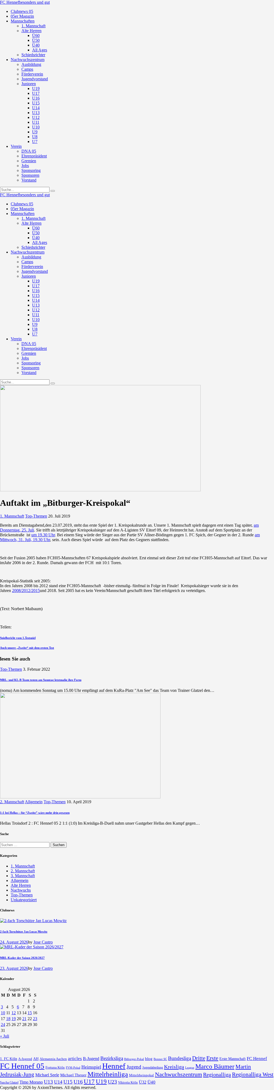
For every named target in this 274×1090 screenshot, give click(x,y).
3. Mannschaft (23, 875)
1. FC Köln (8, 1059)
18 (8, 1018)
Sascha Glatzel (9, 1082)
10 (3, 1012)
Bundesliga (179, 1058)
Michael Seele (47, 1075)
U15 (68, 1082)
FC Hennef (257, 1058)
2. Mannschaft (12, 801)
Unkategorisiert (24, 899)
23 (35, 1018)
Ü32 (142, 1082)
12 (14, 1012)
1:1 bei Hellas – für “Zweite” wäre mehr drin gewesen (35, 812)
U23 (112, 1082)
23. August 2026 (14, 968)
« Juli (4, 1036)
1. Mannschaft (12, 516)
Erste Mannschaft (232, 1059)
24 (3, 1024)
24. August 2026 (14, 942)
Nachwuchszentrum (178, 1074)
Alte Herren (21, 885)
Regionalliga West (252, 1074)
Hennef (113, 1066)
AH (36, 1059)
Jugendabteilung (152, 1067)
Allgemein (34, 801)
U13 (48, 1082)
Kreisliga (174, 1067)
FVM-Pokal (73, 1067)
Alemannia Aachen (53, 1059)
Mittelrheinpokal (141, 1075)
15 (30, 1012)
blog (149, 1058)
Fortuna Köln (55, 1067)
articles (75, 1058)
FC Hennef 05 (22, 1066)
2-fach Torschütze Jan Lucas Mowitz (23, 931)
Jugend (134, 1067)
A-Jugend (25, 1059)
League (189, 1067)
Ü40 (151, 1082)
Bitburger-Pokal (134, 1059)
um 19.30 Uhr (43, 535)
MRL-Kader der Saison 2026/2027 (22, 957)
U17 (89, 1081)
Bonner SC (160, 1059)
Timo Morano (31, 1082)
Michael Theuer (73, 1075)
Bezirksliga (111, 1058)
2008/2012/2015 (26, 590)
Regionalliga (217, 1074)
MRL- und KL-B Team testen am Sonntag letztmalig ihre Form (40, 679)
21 (24, 1018)
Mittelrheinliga (107, 1074)
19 (14, 1018)
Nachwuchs (21, 890)
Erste (212, 1058)
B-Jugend (91, 1058)
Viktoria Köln (128, 1082)
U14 (58, 1082)
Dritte (198, 1058)
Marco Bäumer (214, 1066)
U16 (78, 1082)
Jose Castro (43, 942)
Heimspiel (91, 1067)
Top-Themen (36, 516)
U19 (101, 1081)
